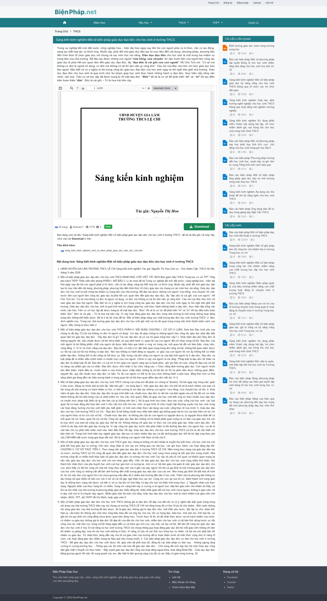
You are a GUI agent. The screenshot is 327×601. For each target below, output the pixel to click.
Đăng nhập (242, 3)
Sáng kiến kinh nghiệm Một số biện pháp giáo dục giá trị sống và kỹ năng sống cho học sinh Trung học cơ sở (251, 327)
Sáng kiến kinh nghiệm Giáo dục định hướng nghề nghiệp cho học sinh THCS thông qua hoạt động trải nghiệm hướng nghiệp (251, 105)
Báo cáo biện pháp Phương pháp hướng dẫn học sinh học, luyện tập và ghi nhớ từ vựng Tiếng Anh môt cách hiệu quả (251, 161)
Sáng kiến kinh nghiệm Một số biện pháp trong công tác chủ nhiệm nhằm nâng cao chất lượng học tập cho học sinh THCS (251, 268)
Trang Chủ (213, 3)
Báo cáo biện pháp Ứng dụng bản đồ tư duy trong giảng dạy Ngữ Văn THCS (251, 210)
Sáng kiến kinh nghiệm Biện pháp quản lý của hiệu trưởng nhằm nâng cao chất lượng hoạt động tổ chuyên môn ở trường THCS (251, 288)
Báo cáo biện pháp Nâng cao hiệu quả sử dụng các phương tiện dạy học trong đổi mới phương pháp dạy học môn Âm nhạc (251, 404)
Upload (257, 3)
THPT (216, 22)
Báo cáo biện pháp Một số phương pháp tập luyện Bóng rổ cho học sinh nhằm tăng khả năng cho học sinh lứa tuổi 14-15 (251, 64)
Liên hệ (269, 3)
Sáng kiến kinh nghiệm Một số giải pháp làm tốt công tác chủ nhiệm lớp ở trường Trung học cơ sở (251, 249)
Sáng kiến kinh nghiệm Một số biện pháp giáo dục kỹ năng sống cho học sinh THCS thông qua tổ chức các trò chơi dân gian (251, 85)
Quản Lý (253, 22)
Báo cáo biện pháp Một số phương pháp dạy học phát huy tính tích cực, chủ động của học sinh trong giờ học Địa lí (251, 144)
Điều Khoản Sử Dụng (183, 582)
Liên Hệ (176, 577)
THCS (182, 22)
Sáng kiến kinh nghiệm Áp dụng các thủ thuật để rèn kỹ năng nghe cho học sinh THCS (251, 195)
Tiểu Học (143, 22)
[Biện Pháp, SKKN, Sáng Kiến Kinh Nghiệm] (83, 11)
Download (202, 226)
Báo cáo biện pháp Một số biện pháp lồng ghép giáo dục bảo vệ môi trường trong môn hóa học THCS (251, 178)
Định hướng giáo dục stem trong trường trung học (251, 47)
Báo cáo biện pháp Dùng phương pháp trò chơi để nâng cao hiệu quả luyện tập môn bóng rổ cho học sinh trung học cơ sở (251, 383)
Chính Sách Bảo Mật (183, 587)
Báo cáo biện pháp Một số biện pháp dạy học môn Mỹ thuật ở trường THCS (251, 234)
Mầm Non (99, 22)
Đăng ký (228, 3)
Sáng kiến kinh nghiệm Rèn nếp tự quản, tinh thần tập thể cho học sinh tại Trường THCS (251, 365)
